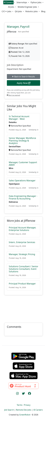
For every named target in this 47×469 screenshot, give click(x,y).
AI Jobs (11, 7)
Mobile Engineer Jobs (27, 7)
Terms (19, 405)
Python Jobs (36, 2)
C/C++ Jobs (6, 11)
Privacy (27, 405)
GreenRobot (24, 414)
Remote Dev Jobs (23, 409)
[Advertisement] (23, 307)
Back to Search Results (24, 76)
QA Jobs (18, 11)
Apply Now (22, 83)
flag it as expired (14, 95)
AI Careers (8, 2)
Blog (43, 11)
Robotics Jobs (31, 11)
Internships (22, 2)
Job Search (9, 409)
